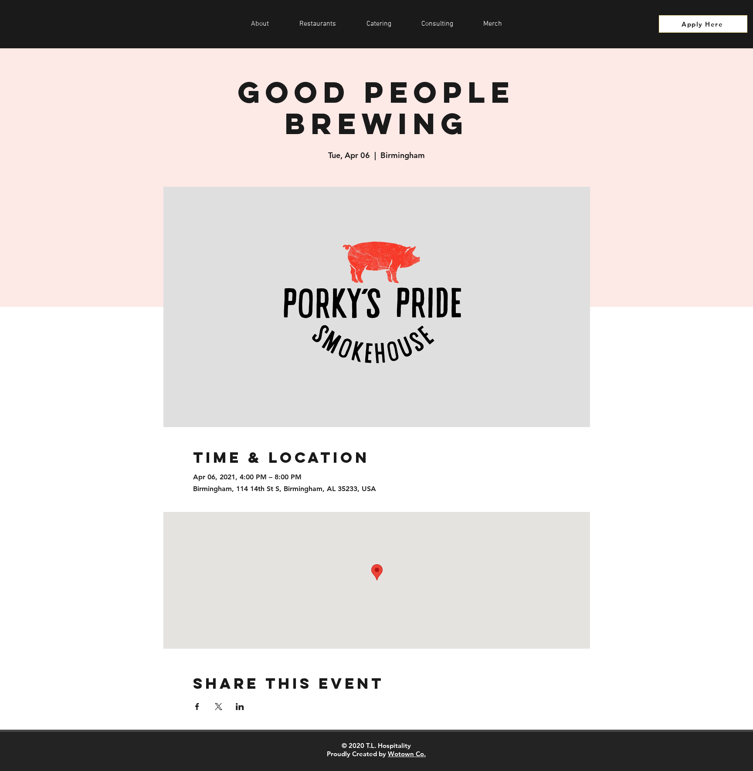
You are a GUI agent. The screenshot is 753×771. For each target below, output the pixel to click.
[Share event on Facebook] (197, 706)
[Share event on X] (218, 706)
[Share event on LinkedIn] (240, 706)
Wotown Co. (407, 754)
